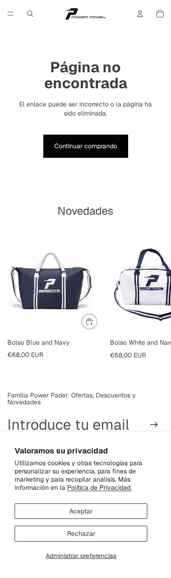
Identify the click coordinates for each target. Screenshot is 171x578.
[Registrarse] (154, 424)
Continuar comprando (85, 146)
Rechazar (81, 533)
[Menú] (10, 13)
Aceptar (81, 511)
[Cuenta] (140, 14)
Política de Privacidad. (99, 487)
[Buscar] (30, 14)
